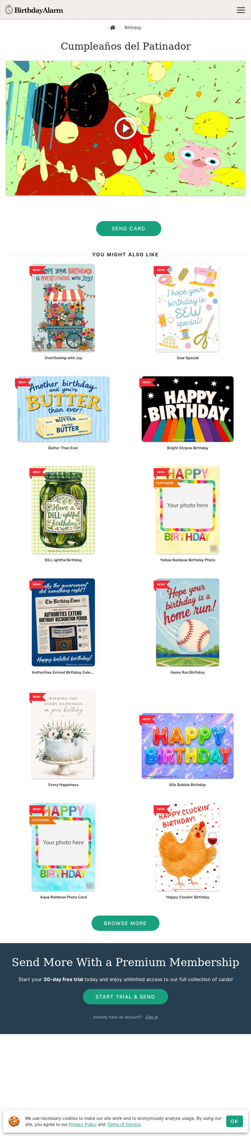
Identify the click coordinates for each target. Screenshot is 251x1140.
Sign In (151, 1016)
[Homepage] (34, 10)
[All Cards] (112, 27)
